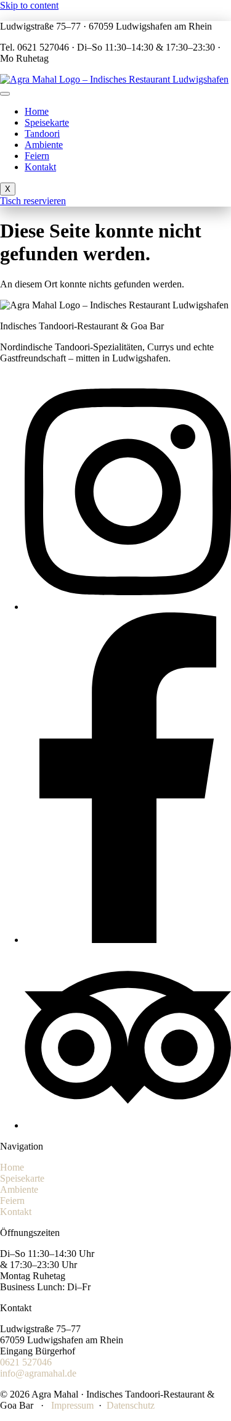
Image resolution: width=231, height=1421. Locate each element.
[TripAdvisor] (128, 1125)
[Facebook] (128, 939)
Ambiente (44, 144)
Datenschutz (131, 1405)
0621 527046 (26, 1362)
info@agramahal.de (38, 1373)
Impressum (72, 1405)
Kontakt (40, 167)
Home (37, 111)
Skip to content (29, 5)
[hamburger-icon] (5, 94)
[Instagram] (128, 606)
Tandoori (42, 133)
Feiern (37, 155)
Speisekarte (47, 122)
